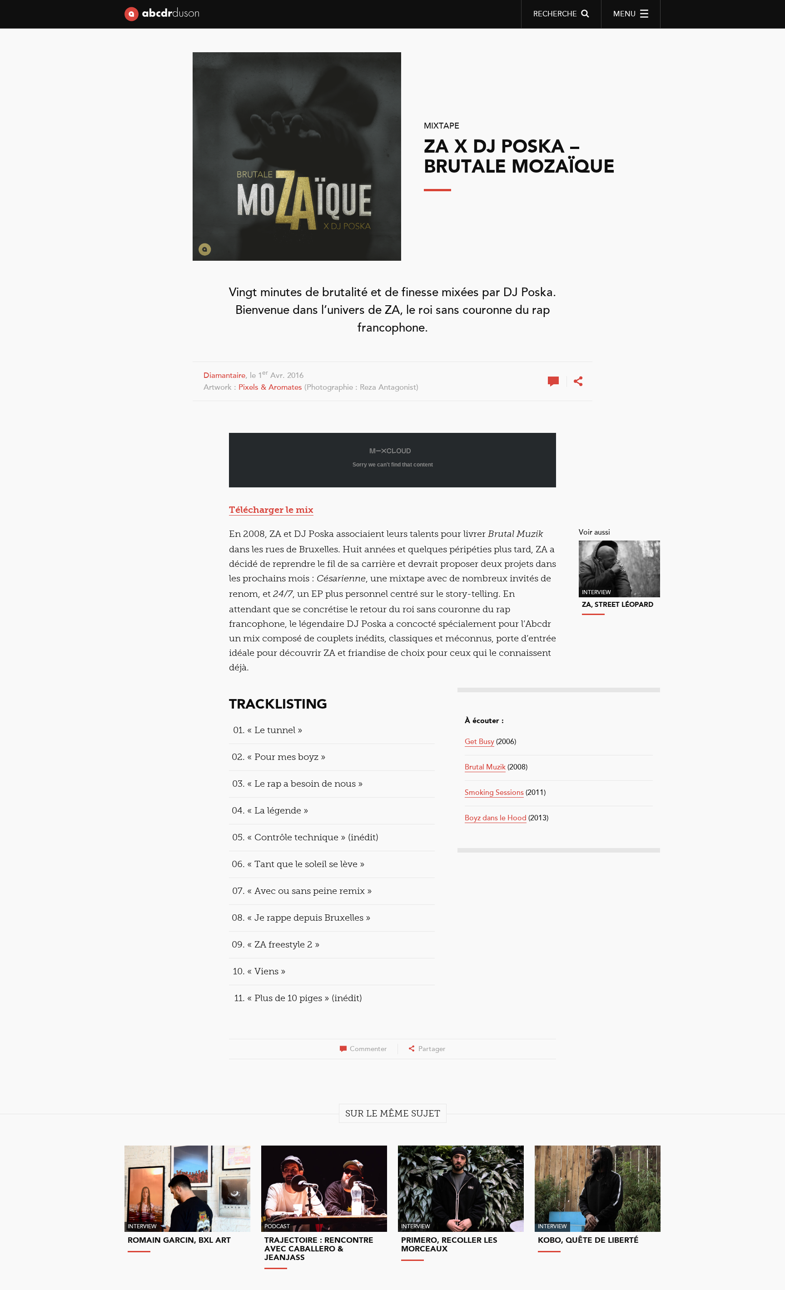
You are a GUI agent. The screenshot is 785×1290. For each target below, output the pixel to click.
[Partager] (578, 381)
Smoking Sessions (494, 792)
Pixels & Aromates (270, 387)
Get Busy (479, 741)
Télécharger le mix (271, 509)
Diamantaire (224, 375)
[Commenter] (554, 381)
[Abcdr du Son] (161, 16)
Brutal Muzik (485, 767)
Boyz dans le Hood (496, 818)
